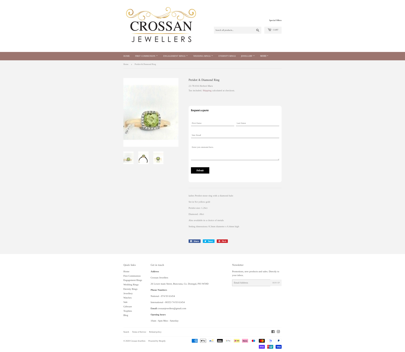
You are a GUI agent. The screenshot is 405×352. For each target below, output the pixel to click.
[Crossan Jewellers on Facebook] (273, 332)
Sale (125, 302)
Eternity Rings (227, 56)
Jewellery (247, 56)
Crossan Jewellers (137, 341)
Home (126, 56)
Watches (127, 297)
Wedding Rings (202, 56)
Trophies (127, 311)
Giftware (127, 306)
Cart (275, 30)
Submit (200, 170)
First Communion (145, 56)
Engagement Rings (174, 56)
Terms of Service (139, 332)
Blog (125, 315)
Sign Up (276, 283)
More (263, 56)
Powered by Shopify (157, 341)
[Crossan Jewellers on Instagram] (278, 332)
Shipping (207, 90)
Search (126, 332)
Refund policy (155, 332)
